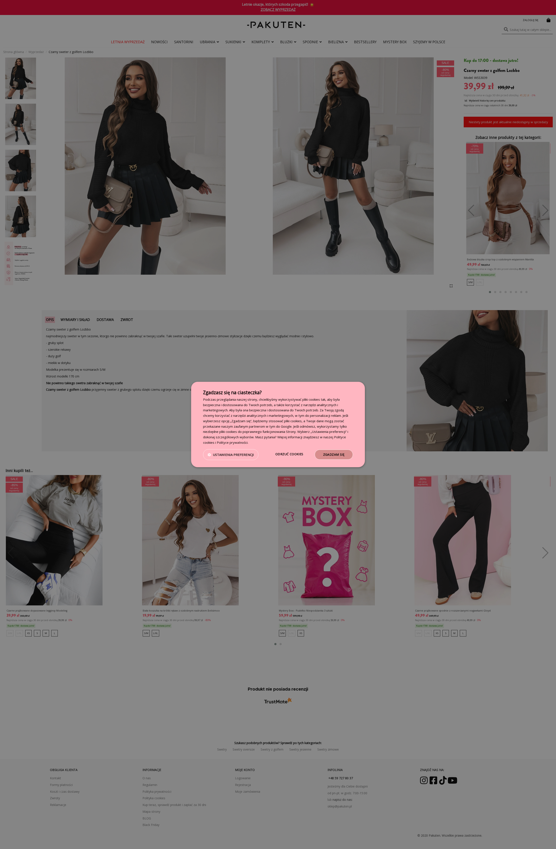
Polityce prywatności (232, 442)
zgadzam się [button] (333, 454)
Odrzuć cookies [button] (289, 454)
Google (286, 426)
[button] (230, 454)
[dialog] (278, 424)
